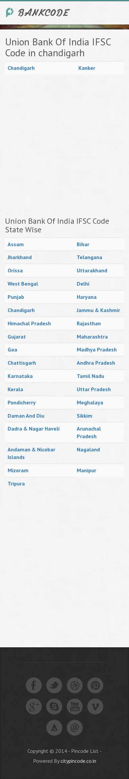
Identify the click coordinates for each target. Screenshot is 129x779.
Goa (12, 349)
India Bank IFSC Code (38, 12)
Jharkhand (20, 257)
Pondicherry (22, 402)
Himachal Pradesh (29, 323)
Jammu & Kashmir (98, 310)
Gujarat (17, 336)
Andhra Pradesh (96, 362)
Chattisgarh (22, 362)
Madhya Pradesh (97, 349)
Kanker (86, 68)
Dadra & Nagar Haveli (34, 428)
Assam (16, 244)
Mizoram (18, 470)
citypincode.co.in (78, 760)
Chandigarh (21, 68)
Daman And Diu (26, 415)
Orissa (15, 270)
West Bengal (23, 283)
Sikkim (84, 415)
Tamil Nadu (90, 376)
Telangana (89, 257)
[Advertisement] (64, 145)
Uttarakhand (92, 270)
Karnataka (20, 376)
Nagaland (88, 449)
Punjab (16, 297)
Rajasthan (89, 323)
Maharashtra (92, 336)
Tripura (16, 483)
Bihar (83, 244)
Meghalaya (90, 402)
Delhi (83, 283)
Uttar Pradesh (94, 389)
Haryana (87, 297)
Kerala (15, 389)
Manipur (86, 470)
